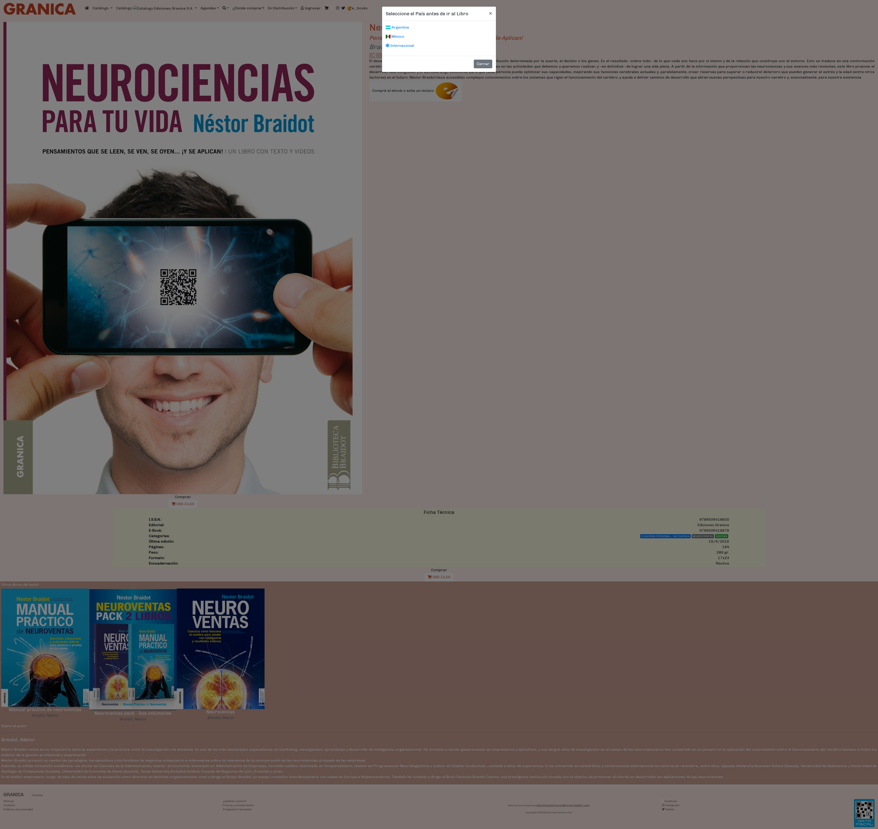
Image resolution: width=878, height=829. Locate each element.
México (397, 36)
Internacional (401, 45)
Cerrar (483, 64)
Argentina (400, 27)
